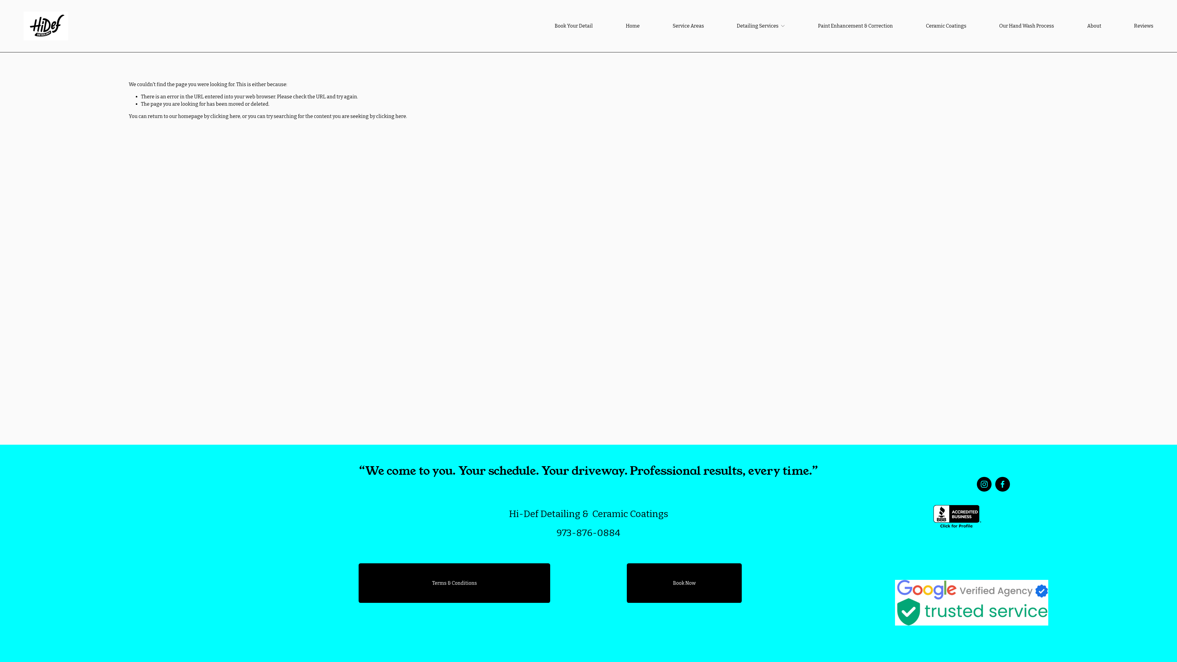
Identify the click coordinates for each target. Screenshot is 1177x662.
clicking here (225, 116)
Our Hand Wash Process (1026, 26)
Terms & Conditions (454, 583)
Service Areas (688, 26)
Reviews (1143, 26)
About (1094, 26)
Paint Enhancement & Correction (855, 26)
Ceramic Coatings (946, 26)
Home (633, 26)
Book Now (684, 583)
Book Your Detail (574, 26)
